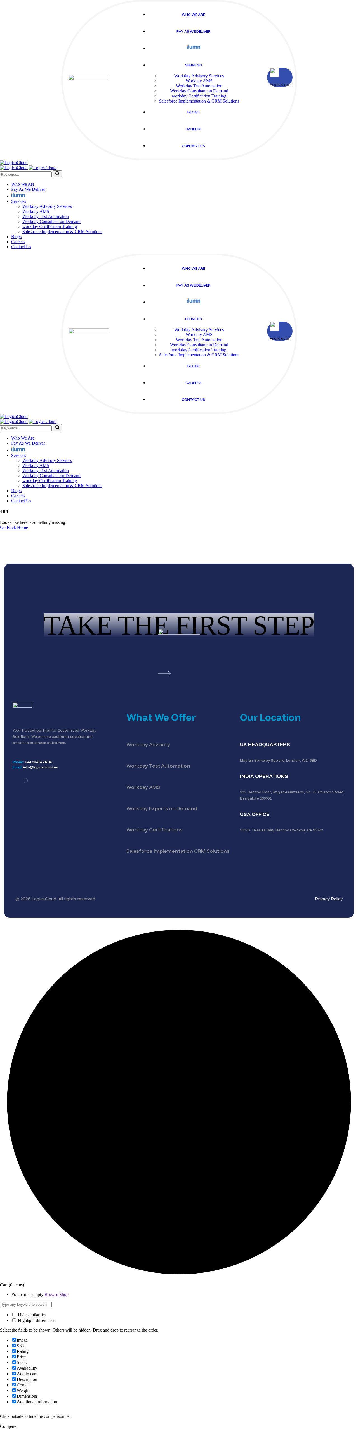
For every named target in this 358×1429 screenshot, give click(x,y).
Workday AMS (143, 787)
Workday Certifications (154, 829)
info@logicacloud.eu (40, 767)
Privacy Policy (329, 898)
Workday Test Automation (158, 766)
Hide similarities (31, 1314)
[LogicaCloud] (14, 162)
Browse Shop (56, 1294)
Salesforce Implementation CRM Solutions (177, 851)
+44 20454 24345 (38, 762)
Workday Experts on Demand (161, 808)
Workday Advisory (148, 744)
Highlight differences (36, 1320)
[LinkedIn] (26, 780)
